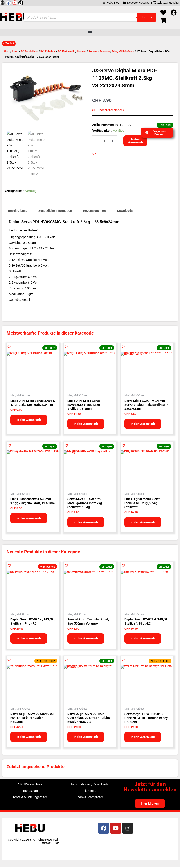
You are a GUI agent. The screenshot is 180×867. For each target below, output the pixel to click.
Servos (81, 51)
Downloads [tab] (125, 210)
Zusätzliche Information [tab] (55, 210)
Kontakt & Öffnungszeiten (30, 797)
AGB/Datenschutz (30, 784)
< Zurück (8, 43)
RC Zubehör (47, 51)
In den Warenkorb (135, 140)
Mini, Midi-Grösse (123, 51)
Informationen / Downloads (90, 784)
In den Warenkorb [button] (28, 420)
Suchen (147, 17)
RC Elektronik (66, 51)
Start (6, 51)
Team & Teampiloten (90, 797)
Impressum (30, 790)
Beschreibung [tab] (17, 210)
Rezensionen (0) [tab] (94, 210)
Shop (15, 51)
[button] (90, 32)
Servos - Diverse (99, 51)
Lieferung (89, 790)
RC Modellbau (29, 51)
